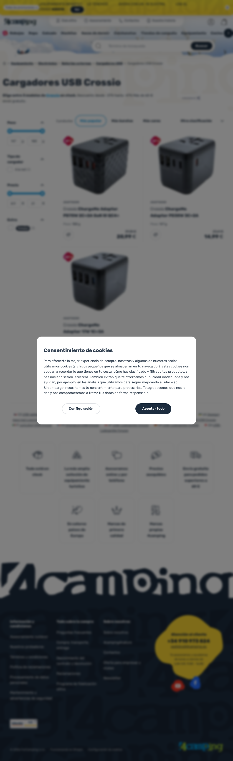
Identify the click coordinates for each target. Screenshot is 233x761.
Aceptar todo (153, 409)
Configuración (81, 409)
